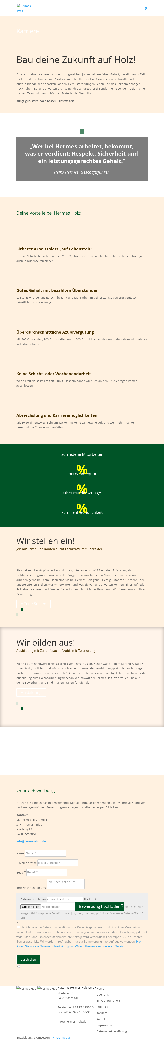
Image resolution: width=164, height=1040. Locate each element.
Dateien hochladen (33, 899)
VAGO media (61, 1037)
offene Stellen (33, 603)
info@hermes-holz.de (31, 841)
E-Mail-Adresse (26, 863)
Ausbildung (31, 692)
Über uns (102, 994)
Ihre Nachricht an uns (31, 888)
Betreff (21, 872)
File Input (90, 899)
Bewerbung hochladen (99, 906)
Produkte (102, 1007)
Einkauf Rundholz (108, 1000)
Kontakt (101, 1019)
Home (100, 988)
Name (20, 853)
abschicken (28, 959)
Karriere (101, 1013)
